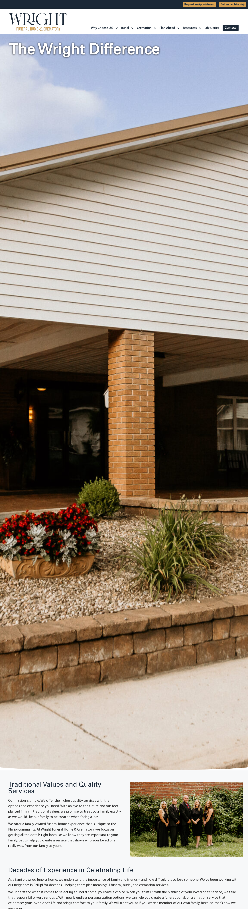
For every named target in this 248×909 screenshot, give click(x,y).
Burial (125, 28)
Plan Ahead (167, 28)
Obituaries (212, 28)
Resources (190, 28)
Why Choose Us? (102, 28)
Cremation (144, 28)
